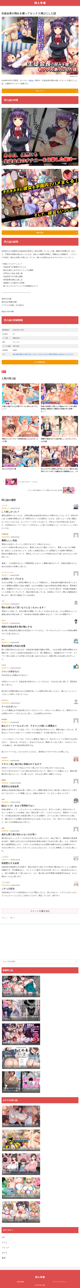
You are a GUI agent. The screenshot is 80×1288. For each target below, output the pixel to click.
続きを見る (40, 232)
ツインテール (69, 354)
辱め (14, 354)
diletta (31, 80)
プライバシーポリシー (59, 1282)
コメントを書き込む (40, 911)
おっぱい (45, 354)
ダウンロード (40, 91)
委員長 (51, 354)
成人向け (61, 354)
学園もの (21, 354)
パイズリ (39, 354)
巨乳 (26, 354)
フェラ (34, 354)
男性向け (56, 354)
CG (4, 371)
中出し (30, 354)
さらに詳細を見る (40, 362)
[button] (76, 961)
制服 (17, 354)
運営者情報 (20, 1282)
